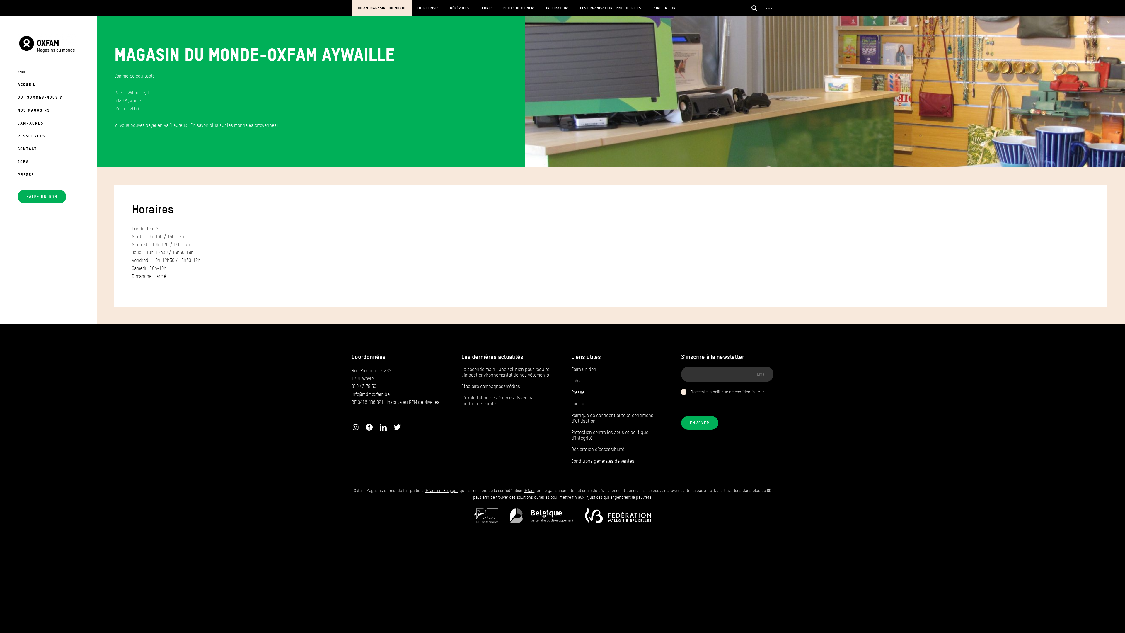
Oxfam (529, 490)
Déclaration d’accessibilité (597, 449)
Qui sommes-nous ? (40, 97)
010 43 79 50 (364, 386)
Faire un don (664, 8)
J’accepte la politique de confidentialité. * (727, 391)
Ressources (31, 135)
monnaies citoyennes (255, 125)
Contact (27, 148)
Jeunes (486, 8)
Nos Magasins (34, 110)
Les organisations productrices (610, 8)
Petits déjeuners (519, 8)
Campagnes (30, 122)
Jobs (23, 161)
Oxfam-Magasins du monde (381, 8)
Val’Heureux (175, 125)
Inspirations (558, 8)
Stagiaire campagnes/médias (490, 386)
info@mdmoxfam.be (371, 394)
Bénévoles (459, 8)
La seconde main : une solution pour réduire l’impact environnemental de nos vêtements (505, 372)
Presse (26, 174)
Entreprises (428, 8)
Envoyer (700, 423)
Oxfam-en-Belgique (441, 490)
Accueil (27, 84)
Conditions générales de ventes (602, 461)
